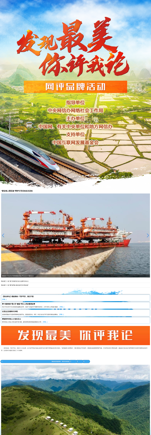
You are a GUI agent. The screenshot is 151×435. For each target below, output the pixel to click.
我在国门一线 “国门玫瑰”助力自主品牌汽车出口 (15, 281)
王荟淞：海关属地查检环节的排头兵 (12, 276)
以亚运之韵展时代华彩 (10, 311)
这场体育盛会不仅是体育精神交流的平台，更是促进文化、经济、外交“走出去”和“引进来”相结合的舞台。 (33, 314)
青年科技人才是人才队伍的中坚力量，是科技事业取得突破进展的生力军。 (24, 322)
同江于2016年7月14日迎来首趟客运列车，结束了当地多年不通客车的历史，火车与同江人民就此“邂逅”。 (33, 307)
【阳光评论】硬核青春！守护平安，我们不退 (18, 296)
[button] (148, 235)
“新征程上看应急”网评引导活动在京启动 (17, 191)
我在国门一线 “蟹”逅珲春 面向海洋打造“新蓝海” (14, 285)
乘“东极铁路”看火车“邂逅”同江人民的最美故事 (18, 304)
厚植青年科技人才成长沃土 (11, 319)
